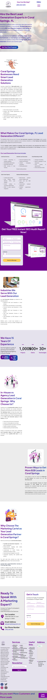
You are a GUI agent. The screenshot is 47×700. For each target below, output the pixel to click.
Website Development (16, 648)
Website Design (15, 645)
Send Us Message (11, 260)
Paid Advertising (24, 647)
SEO (22, 645)
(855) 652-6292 (21, 5)
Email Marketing (23, 655)
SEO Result (31, 651)
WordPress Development (16, 653)
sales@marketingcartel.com (13, 624)
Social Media (22, 650)
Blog (31, 663)
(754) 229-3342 (9, 629)
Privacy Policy (31, 653)
